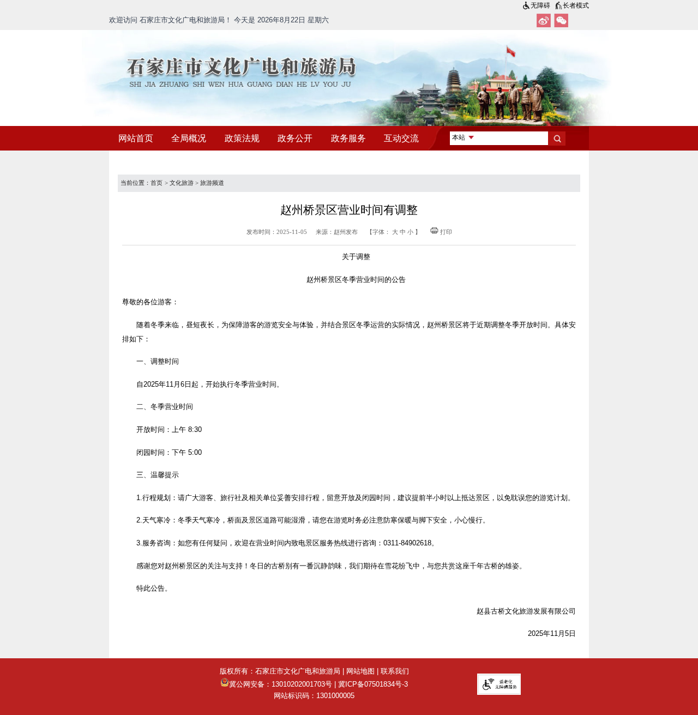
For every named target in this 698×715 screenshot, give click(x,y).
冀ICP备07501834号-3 (373, 684)
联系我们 (395, 671)
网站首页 (135, 138)
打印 (446, 232)
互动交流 (401, 138)
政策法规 (242, 138)
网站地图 (360, 671)
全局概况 (188, 138)
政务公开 (295, 138)
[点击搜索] (556, 138)
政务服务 (348, 138)
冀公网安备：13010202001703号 (280, 684)
